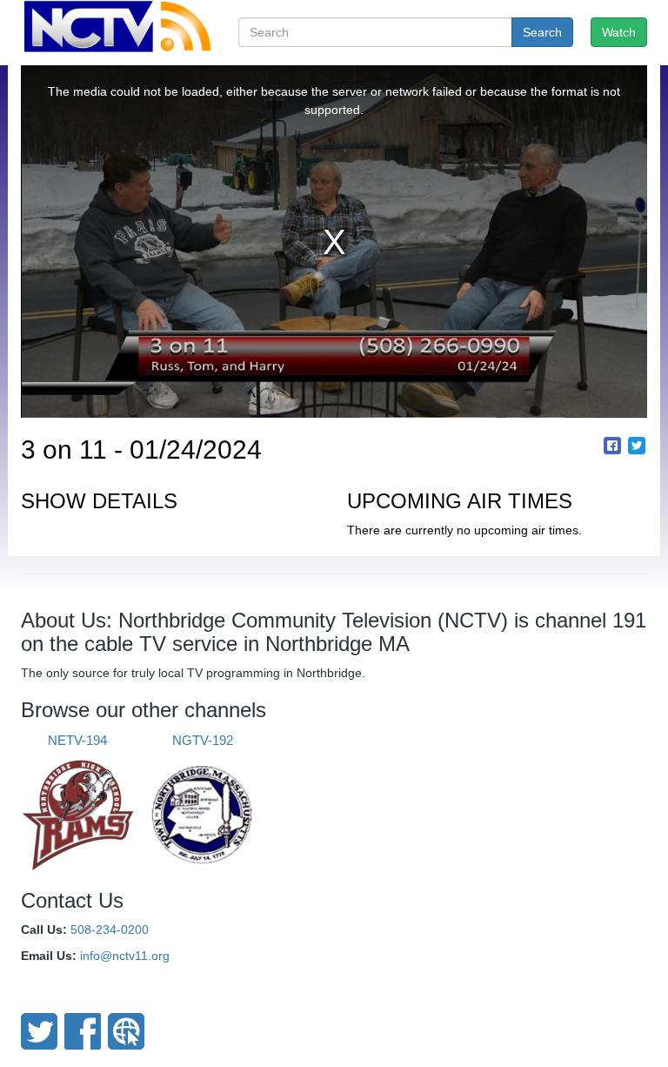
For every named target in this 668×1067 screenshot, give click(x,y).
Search (542, 32)
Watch (619, 32)
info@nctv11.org (125, 956)
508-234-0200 (109, 929)
